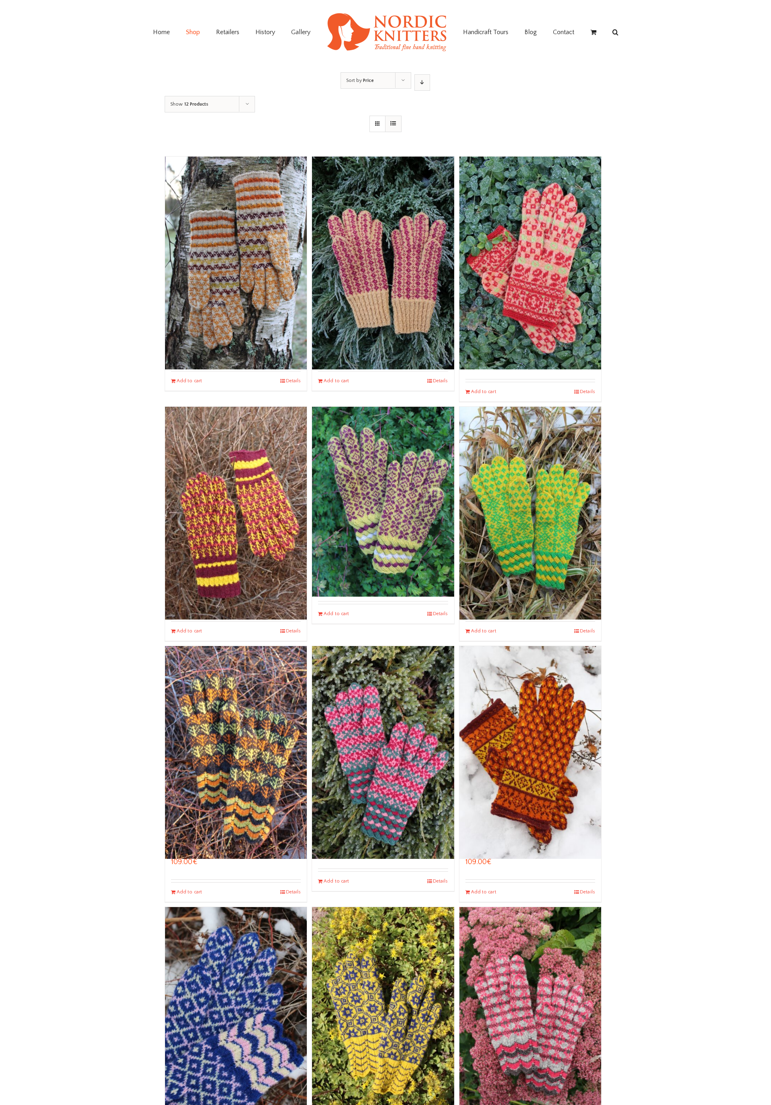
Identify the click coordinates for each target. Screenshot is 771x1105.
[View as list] (393, 124)
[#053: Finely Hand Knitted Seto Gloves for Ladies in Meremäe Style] (236, 486)
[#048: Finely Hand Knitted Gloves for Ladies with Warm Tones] (236, 236)
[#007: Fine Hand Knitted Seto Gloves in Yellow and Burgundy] (383, 478)
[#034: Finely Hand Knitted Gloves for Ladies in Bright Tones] (530, 486)
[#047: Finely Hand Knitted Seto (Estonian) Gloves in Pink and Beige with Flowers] (530, 236)
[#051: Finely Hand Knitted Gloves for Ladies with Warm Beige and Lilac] (383, 236)
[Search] (580, 32)
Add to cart (189, 380)
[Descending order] (422, 82)
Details (293, 380)
